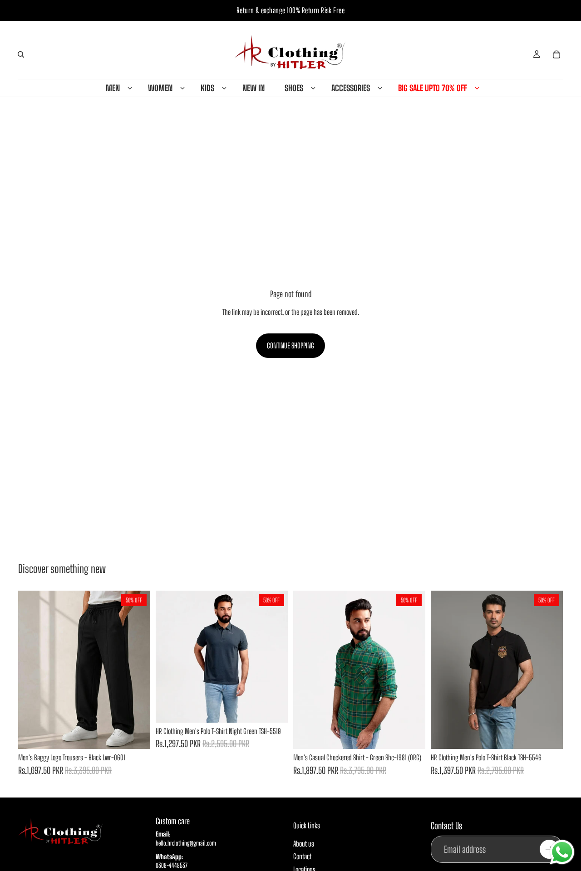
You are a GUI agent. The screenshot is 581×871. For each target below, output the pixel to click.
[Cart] (556, 54)
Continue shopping (290, 345)
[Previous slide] (31, 670)
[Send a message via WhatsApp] (562, 852)
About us (303, 843)
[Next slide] (136, 670)
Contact (302, 856)
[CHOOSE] (136, 735)
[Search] (21, 54)
